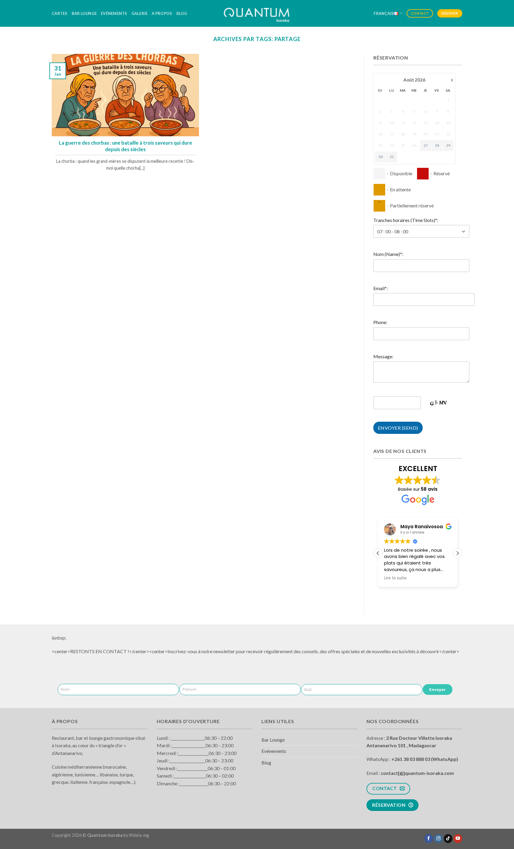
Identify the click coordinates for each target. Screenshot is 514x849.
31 (392, 156)
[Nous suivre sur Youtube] (457, 838)
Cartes (60, 13)
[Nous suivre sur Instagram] (438, 838)
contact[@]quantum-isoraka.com (417, 773)
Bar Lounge (84, 13)
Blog (181, 13)
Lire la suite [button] (395, 578)
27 (426, 145)
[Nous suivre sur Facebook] (428, 838)
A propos (162, 13)
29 (448, 145)
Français (384, 13)
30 (380, 156)
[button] (457, 553)
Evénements (114, 13)
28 (437, 145)
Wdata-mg (139, 835)
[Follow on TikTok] (448, 838)
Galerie (139, 13)
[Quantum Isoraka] (257, 13)
